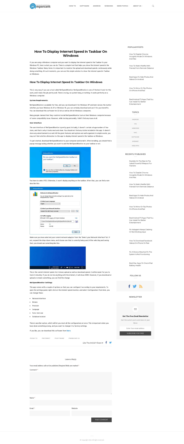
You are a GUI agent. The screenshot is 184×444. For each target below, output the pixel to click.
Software (84, 6)
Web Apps (135, 145)
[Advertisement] (92, 28)
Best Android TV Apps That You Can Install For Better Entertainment (141, 101)
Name (32, 398)
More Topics (122, 6)
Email (32, 408)
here (68, 330)
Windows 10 (75, 338)
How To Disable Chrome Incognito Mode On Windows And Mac (140, 56)
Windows (109, 6)
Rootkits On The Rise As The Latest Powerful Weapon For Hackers (140, 163)
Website (75, 408)
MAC (135, 132)
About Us (137, 6)
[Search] (153, 6)
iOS (135, 124)
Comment (34, 370)
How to (34, 338)
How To (72, 6)
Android (97, 6)
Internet (46, 338)
